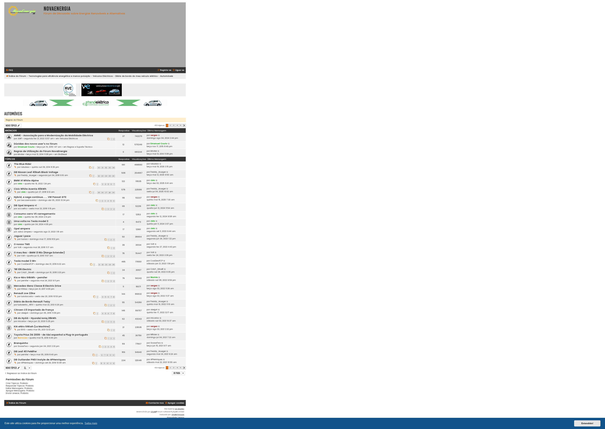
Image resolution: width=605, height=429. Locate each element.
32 (106, 168)
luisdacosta (27, 296)
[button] (184, 125)
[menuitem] (9, 70)
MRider (153, 334)
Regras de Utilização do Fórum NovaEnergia (40, 151)
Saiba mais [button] (91, 423)
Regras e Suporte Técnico (79, 147)
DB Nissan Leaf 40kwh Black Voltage (36, 172)
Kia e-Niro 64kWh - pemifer (30, 277)
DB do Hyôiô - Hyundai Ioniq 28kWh (35, 318)
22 (99, 176)
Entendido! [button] (587, 423)
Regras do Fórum (14, 120)
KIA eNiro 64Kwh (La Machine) (32, 326)
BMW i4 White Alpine (26, 180)
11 (110, 363)
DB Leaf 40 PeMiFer (25, 351)
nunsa (24, 239)
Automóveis (13, 113)
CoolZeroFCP (27, 264)
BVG (23, 329)
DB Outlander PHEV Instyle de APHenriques (40, 359)
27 (106, 193)
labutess (25, 167)
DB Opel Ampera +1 (25, 205)
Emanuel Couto (26, 147)
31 (102, 168)
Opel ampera (22, 228)
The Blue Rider (22, 164)
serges (153, 135)
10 (113, 355)
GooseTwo (23, 346)
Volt (19, 247)
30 (99, 168)
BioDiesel (62, 154)
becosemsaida (28, 200)
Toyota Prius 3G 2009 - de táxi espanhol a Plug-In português (51, 334)
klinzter (21, 154)
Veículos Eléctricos (69, 138)
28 (110, 193)
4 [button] (177, 125)
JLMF (20, 138)
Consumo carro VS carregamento (34, 213)
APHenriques (27, 362)
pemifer (24, 280)
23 (102, 176)
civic (20, 183)
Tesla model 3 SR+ (25, 261)
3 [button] (173, 125)
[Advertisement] (95, 43)
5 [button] (180, 125)
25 (110, 176)
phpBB (153, 412)
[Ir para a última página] (159, 135)
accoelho (22, 208)
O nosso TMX (22, 244)
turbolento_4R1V (25, 304)
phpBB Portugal (178, 414)
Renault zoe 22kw (24, 293)
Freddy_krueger (28, 175)
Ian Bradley (179, 409)
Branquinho (21, 343)
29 (113, 193)
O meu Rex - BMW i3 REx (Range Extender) (39, 252)
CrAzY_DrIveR (27, 272)
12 (113, 363)
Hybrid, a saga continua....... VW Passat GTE (40, 197)
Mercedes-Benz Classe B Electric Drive (37, 285)
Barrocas (22, 337)
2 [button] (170, 125)
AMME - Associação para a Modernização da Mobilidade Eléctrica (53, 135)
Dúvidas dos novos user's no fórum (35, 143)
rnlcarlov (22, 321)
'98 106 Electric (22, 269)
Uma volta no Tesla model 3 (31, 221)
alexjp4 (24, 313)
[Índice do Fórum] (23, 11)
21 (99, 265)
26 (113, 176)
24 (106, 176)
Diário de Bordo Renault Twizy (32, 301)
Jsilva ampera (25, 231)
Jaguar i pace (22, 236)
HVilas (24, 289)
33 (110, 168)
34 (113, 168)
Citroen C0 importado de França (34, 309)
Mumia (154, 277)
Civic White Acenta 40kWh (30, 188)
